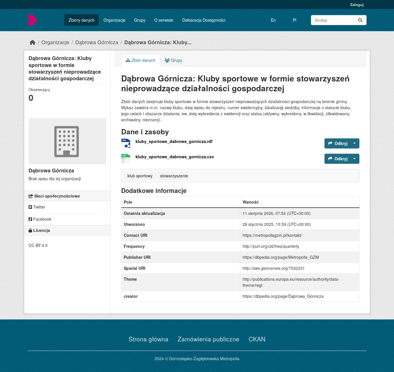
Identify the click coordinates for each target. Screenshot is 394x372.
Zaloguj (357, 4)
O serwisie (163, 20)
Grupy (139, 20)
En (273, 20)
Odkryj (341, 143)
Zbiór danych (142, 60)
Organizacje (114, 20)
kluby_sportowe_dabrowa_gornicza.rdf (174, 141)
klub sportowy (140, 175)
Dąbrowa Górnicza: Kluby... (158, 42)
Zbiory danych (82, 20)
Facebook (41, 219)
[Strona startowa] (32, 42)
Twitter (38, 207)
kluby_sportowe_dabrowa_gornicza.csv (175, 156)
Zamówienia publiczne (208, 338)
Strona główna (148, 338)
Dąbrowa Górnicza (96, 42)
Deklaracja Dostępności (203, 20)
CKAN (257, 338)
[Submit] (360, 20)
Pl (294, 20)
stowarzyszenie (174, 175)
